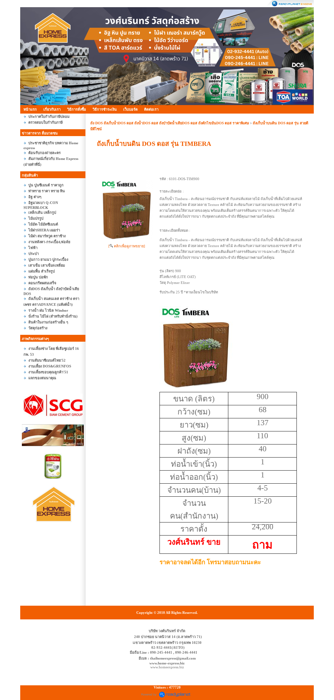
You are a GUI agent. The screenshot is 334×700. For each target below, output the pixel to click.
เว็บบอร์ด (130, 109)
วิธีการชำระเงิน (105, 109)
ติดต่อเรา (151, 109)
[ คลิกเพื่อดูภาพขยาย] (126, 246)
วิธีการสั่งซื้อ (76, 109)
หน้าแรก (30, 109)
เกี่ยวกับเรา (52, 109)
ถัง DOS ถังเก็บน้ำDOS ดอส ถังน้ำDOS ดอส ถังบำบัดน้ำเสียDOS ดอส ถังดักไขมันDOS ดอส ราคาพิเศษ (170, 123)
